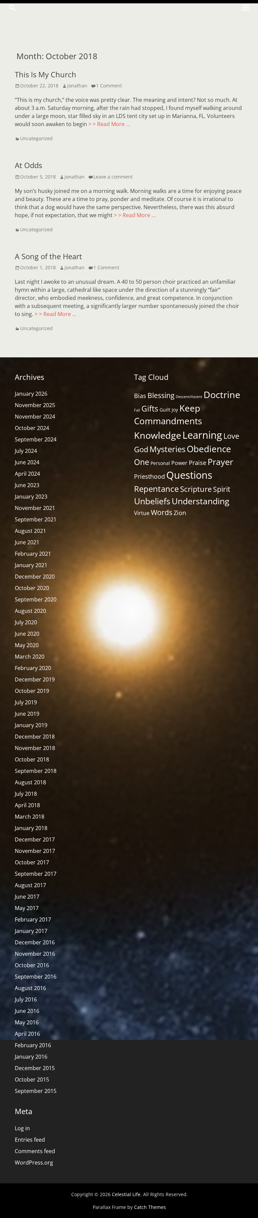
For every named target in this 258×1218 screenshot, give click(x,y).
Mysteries (167, 449)
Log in (22, 1128)
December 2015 (35, 1068)
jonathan (77, 85)
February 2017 (33, 919)
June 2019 (27, 713)
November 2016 (35, 953)
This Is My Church (45, 74)
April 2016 (27, 1033)
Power (179, 463)
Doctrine (222, 394)
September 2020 (35, 599)
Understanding (200, 501)
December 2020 (35, 576)
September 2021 (35, 519)
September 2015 (35, 1091)
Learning (202, 434)
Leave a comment (113, 176)
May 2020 (27, 645)
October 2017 (32, 862)
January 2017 (31, 931)
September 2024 (35, 439)
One (141, 462)
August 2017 (30, 885)
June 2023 (27, 485)
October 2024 (32, 428)
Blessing (160, 395)
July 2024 (26, 451)
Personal (160, 463)
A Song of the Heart (48, 256)
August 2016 (30, 988)
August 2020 (30, 611)
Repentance (156, 488)
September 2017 (35, 873)
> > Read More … (109, 124)
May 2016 (27, 1022)
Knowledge (157, 435)
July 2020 (26, 622)
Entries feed (30, 1139)
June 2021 (27, 542)
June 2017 (27, 896)
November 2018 (35, 748)
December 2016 (35, 942)
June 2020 (27, 633)
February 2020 (33, 668)
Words (161, 512)
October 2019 (32, 691)
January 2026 (31, 393)
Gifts (149, 408)
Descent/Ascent (189, 396)
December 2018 (35, 736)
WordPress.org (34, 1162)
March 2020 (29, 656)
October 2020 (32, 588)
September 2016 (35, 976)
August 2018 (30, 782)
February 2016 (33, 1045)
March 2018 (29, 816)
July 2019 (26, 702)
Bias (140, 396)
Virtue (141, 513)
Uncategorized (36, 138)
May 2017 (27, 908)
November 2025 (35, 405)
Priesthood (149, 476)
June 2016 (27, 1011)
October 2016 (32, 965)
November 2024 (35, 416)
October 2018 (32, 759)
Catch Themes (150, 1207)
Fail (137, 410)
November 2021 (35, 508)
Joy (175, 409)
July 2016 (26, 999)
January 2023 (31, 496)
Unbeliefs (152, 501)
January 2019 (31, 725)
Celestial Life (126, 1194)
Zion (180, 513)
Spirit (221, 489)
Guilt (165, 409)
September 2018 (35, 771)
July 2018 (26, 793)
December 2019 (35, 679)
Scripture (196, 489)
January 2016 (31, 1056)
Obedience (209, 449)
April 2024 (27, 473)
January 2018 (31, 828)
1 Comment (109, 85)
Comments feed (35, 1151)
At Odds (28, 165)
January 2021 (31, 565)
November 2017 (35, 851)
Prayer (220, 461)
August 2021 (30, 531)
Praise (197, 463)
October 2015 (32, 1079)
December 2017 (35, 839)
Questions (189, 475)
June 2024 (27, 462)
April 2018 (27, 805)
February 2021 (33, 553)
